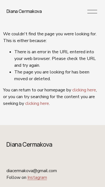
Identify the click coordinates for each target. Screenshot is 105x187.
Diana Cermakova (24, 11)
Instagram (37, 177)
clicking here (84, 90)
